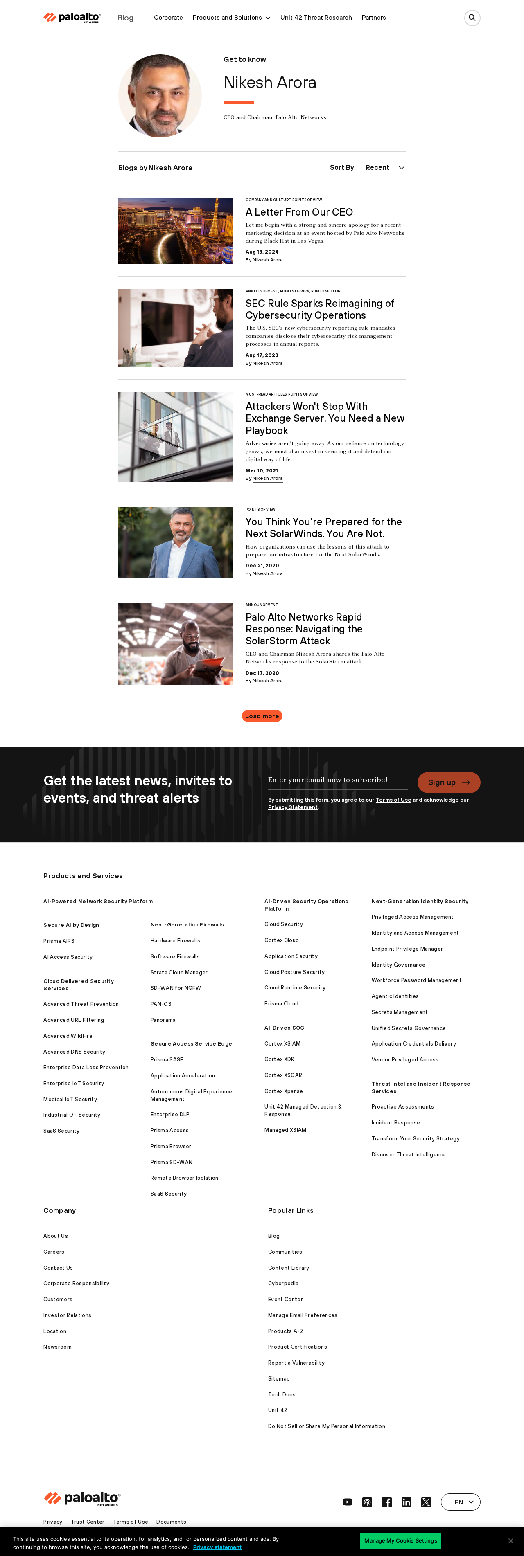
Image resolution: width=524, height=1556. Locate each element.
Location (54, 1331)
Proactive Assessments (403, 1107)
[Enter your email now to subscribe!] (338, 784)
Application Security (290, 956)
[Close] (511, 1541)
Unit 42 (277, 1410)
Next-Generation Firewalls (187, 925)
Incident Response (396, 1123)
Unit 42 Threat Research (316, 17)
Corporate (168, 17)
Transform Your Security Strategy (416, 1139)
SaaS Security (61, 1131)
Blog (274, 1236)
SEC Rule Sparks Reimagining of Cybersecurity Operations (320, 309)
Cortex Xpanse (283, 1091)
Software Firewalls (175, 956)
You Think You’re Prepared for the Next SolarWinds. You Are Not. (324, 527)
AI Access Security (68, 957)
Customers (57, 1299)
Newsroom (57, 1347)
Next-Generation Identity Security (420, 901)
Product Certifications (297, 1347)
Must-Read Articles (266, 394)
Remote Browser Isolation (185, 1178)
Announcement (262, 291)
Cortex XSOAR (283, 1075)
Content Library (288, 1268)
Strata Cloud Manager (179, 972)
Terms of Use (393, 800)
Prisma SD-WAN (171, 1162)
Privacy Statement (293, 807)
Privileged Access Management (413, 917)
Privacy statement (217, 1547)
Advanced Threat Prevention (81, 1004)
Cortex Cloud (281, 940)
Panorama (163, 1020)
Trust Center (88, 1522)
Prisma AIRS (59, 941)
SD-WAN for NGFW (176, 988)
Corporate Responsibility (76, 1283)
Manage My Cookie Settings (400, 1540)
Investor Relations (67, 1315)
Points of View (307, 200)
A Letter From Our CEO (299, 212)
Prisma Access (170, 1130)
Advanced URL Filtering (73, 1020)
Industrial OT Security (71, 1115)
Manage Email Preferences (303, 1315)
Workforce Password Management (417, 980)
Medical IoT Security (70, 1099)
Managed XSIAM (285, 1130)
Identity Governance (398, 965)
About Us (55, 1236)
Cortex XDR (279, 1059)
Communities (285, 1252)
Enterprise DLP (170, 1114)
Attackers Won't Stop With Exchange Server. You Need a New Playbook (325, 418)
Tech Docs (282, 1395)
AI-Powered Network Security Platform (98, 901)
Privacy (52, 1522)
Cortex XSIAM (282, 1044)
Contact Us (58, 1268)
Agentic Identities (395, 996)
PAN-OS (161, 1004)
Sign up (442, 782)
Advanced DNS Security (74, 1052)
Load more (262, 716)
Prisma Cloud (281, 1004)
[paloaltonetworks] (72, 18)
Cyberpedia (283, 1283)
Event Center (285, 1299)
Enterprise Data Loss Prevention (86, 1067)
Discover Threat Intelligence (409, 1154)
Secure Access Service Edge (191, 1044)
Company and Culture (268, 200)
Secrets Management (400, 1012)
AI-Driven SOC (284, 1028)
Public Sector (325, 291)
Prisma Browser (171, 1146)
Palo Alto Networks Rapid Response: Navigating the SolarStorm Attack (304, 629)
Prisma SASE (167, 1060)
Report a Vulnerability (296, 1363)
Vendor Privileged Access (405, 1060)
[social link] (347, 1502)
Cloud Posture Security (294, 972)
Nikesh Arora (268, 259)
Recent (377, 167)
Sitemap (279, 1379)
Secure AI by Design (71, 925)
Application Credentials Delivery (414, 1044)
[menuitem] (168, 18)
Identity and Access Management (415, 933)
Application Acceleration (183, 1076)
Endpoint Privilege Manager (407, 949)
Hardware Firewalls (175, 941)
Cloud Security (283, 924)
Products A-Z (286, 1331)
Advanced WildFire (67, 1036)
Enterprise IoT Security (73, 1083)
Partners (374, 17)
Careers (53, 1252)
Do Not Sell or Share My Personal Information (326, 1426)
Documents (171, 1522)
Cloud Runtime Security (294, 988)
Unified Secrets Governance (409, 1028)
